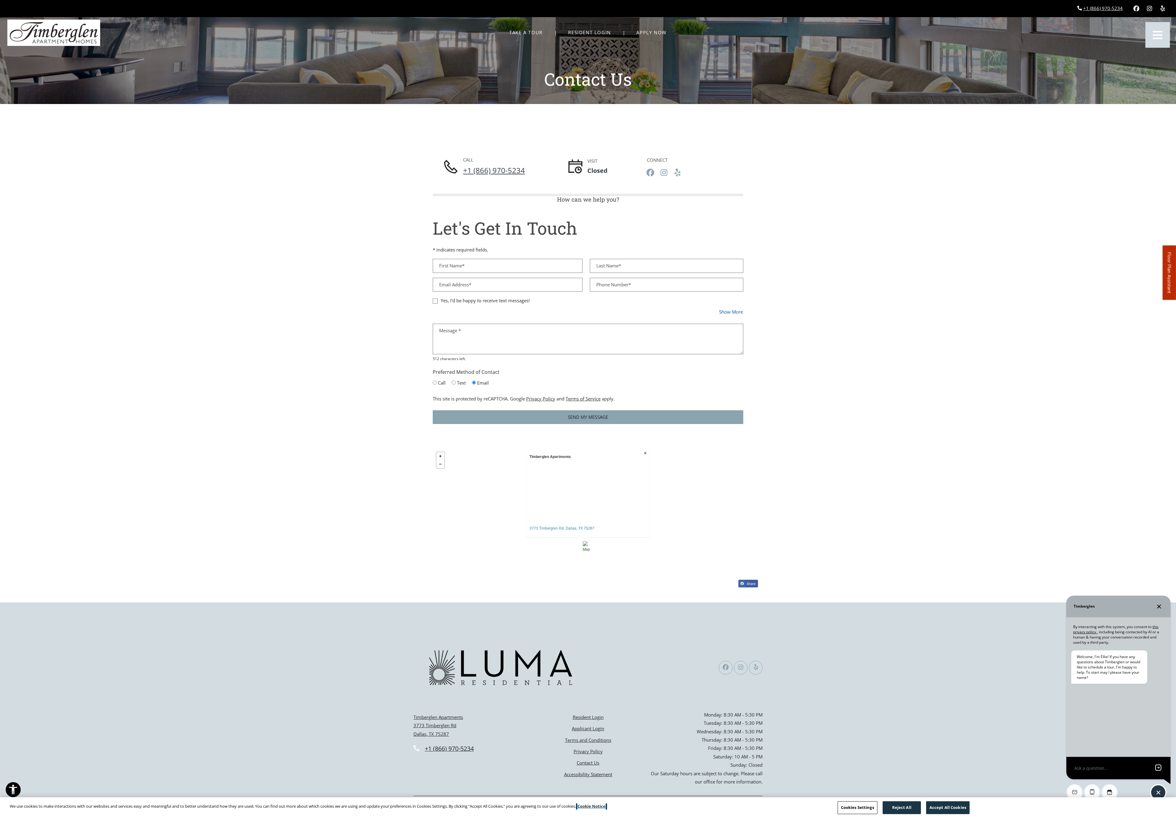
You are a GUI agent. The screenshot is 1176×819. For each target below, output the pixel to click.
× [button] (646, 453)
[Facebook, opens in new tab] (1136, 8)
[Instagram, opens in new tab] (1149, 8)
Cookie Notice (591, 806)
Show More (731, 311)
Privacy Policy (540, 398)
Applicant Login (588, 728)
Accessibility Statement (588, 774)
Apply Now (654, 32)
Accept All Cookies (947, 807)
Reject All (901, 807)
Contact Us (588, 763)
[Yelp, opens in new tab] (1162, 8)
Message (450, 330)
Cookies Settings (857, 807)
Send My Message (588, 417)
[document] (588, 501)
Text (461, 383)
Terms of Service (583, 398)
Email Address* (455, 284)
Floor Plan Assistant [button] (1170, 276)
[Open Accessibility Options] (13, 791)
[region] (588, 808)
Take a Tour (526, 32)
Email (483, 383)
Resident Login (592, 32)
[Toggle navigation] (1157, 35)
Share (751, 583)
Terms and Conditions (588, 740)
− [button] (440, 464)
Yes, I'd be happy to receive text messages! (485, 300)
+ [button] (440, 456)
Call (442, 383)
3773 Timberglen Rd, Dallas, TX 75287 (562, 527)
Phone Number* (613, 284)
